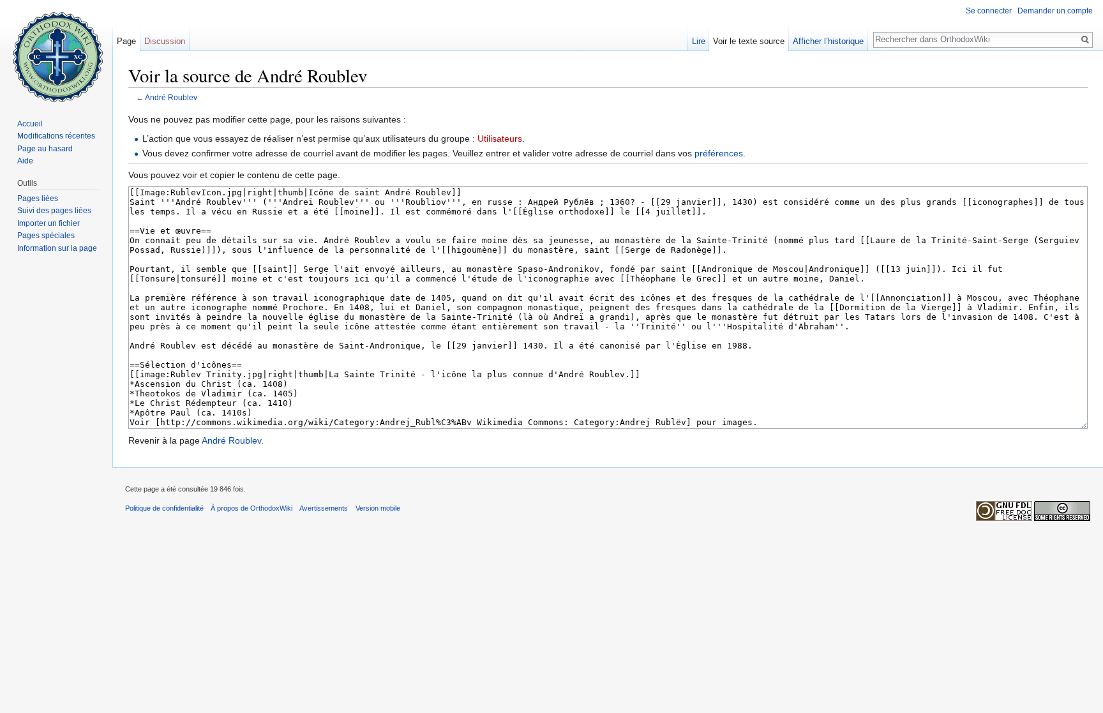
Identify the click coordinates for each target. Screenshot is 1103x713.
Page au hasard (45, 148)
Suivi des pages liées (54, 210)
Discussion (164, 41)
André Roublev (171, 97)
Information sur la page (57, 248)
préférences (718, 153)
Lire (698, 41)
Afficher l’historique (828, 41)
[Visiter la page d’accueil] (56, 51)
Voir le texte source (748, 41)
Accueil (30, 123)
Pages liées (37, 198)
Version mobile (378, 508)
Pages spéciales (46, 235)
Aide (25, 160)
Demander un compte (1055, 10)
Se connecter (989, 10)
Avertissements (323, 508)
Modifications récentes (56, 135)
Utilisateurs (499, 138)
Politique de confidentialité (164, 508)
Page (126, 41)
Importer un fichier (48, 223)
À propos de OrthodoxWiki (251, 508)
